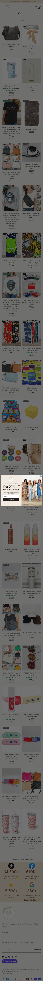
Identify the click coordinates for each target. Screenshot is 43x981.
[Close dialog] (41, 476)
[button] (11, 502)
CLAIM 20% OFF (11, 499)
